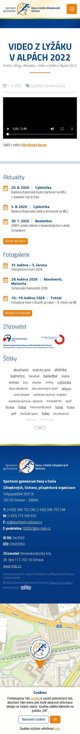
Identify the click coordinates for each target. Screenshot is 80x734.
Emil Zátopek (21, 395)
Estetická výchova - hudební (49, 395)
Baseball (34, 376)
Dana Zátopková (18, 388)
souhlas (35, 698)
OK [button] (55, 719)
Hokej (45, 413)
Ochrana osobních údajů (17, 574)
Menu (72, 9)
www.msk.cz (12, 566)
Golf (13, 414)
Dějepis (66, 389)
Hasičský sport (29, 414)
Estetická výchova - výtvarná (25, 401)
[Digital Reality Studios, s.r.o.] (25, 587)
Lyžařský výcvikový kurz (48, 86)
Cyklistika (64, 382)
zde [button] (57, 729)
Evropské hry (54, 401)
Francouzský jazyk (40, 407)
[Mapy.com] (40, 669)
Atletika (60, 370)
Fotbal (22, 407)
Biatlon (66, 376)
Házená (31, 420)
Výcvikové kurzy (33, 145)
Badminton (17, 376)
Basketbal (50, 376)
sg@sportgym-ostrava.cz (24, 522)
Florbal (10, 407)
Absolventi (21, 370)
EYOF (68, 401)
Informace (47, 420)
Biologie (14, 382)
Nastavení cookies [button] (60, 583)
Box (25, 382)
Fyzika (70, 407)
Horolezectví (61, 414)
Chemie (36, 382)
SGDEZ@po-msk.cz (37, 528)
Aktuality (29, 65)
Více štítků (40, 427)
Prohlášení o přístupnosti (48, 574)
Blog (17, 65)
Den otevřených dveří (45, 388)
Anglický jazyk (41, 370)
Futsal (59, 407)
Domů (7, 65)
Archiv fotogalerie (17, 313)
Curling (49, 382)
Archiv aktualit (15, 241)
